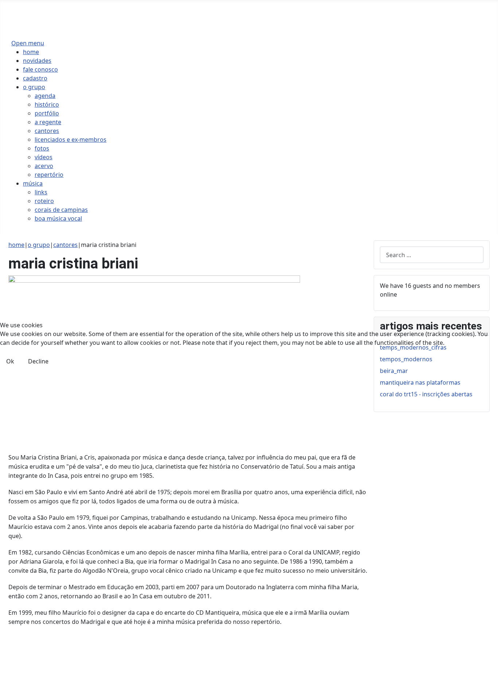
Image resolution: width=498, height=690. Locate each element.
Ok (10, 361)
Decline (38, 361)
